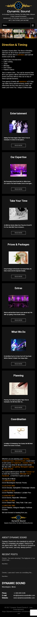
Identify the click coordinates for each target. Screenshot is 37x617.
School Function (20, 461)
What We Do (18, 331)
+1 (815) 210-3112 (8, 491)
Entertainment (18, 113)
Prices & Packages (18, 244)
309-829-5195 (7, 18)
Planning (18, 375)
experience (23, 81)
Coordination (18, 419)
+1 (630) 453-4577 (8, 496)
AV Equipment (16, 463)
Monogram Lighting (27, 467)
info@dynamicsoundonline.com (24, 595)
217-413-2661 (15, 18)
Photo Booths (8, 469)
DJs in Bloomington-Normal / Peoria (14, 483)
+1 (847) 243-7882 (8, 505)
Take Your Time (18, 200)
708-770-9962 (16, 20)
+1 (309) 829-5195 (8, 481)
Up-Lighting (16, 467)
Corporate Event (8, 461)
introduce (21, 55)
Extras (18, 288)
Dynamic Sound (28, 463)
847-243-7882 (25, 20)
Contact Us (30, 472)
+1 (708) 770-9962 (8, 500)
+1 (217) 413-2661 (8, 486)
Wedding (26, 459)
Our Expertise (18, 157)
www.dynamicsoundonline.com (24, 598)
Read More (18, 145)
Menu (5, 25)
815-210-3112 (24, 18)
